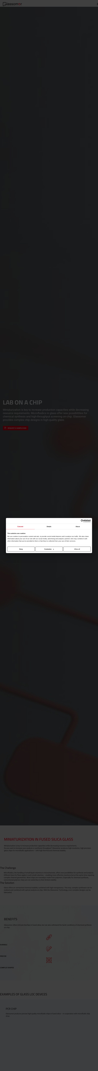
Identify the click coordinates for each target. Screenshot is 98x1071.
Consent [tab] (20, 526)
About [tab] (78, 526)
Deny (21, 549)
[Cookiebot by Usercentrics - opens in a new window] (82, 520)
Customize (47, 549)
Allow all (77, 549)
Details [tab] (49, 526)
